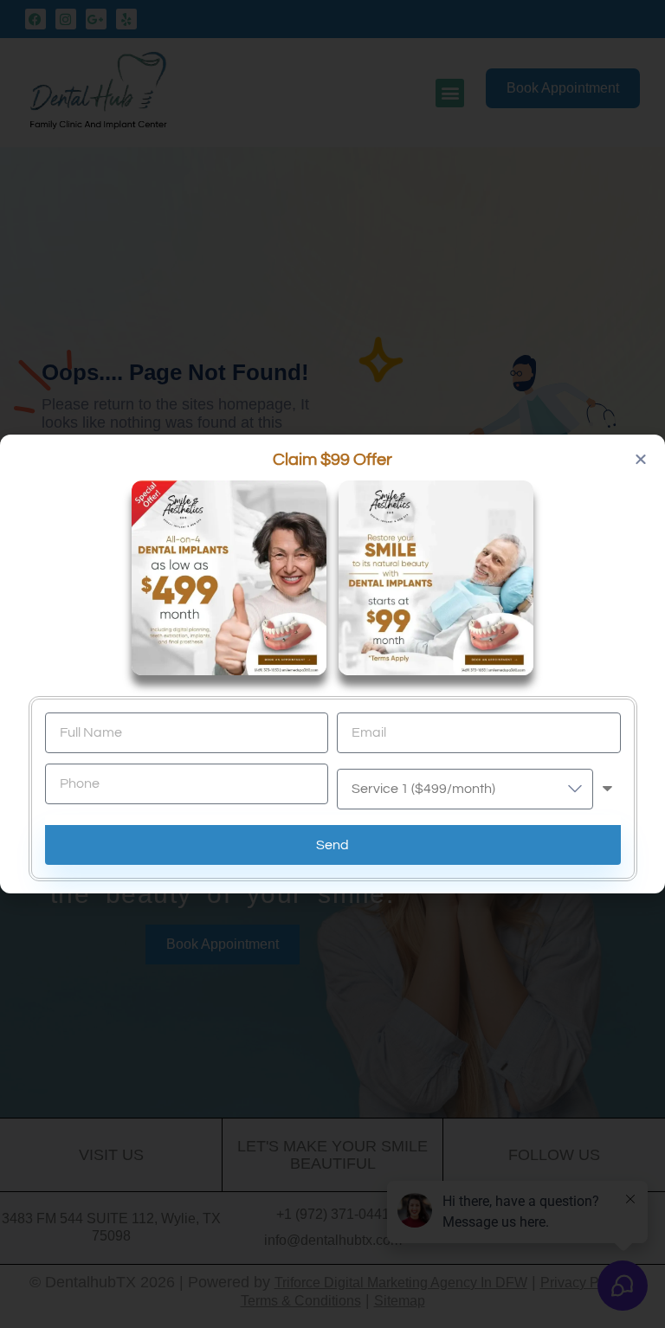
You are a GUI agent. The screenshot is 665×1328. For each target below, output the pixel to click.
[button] (641, 459)
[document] (332, 664)
